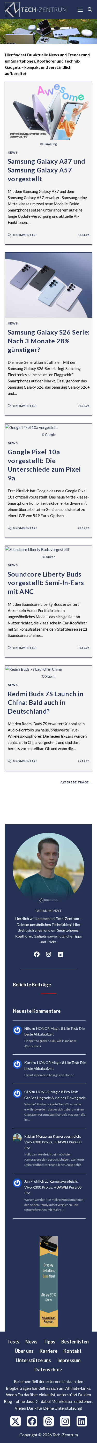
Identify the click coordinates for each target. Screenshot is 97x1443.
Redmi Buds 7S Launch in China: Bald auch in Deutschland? (46, 702)
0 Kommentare (25, 235)
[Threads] (48, 1421)
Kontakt (72, 1351)
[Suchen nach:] (88, 9)
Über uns (24, 1351)
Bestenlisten (75, 1341)
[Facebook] (37, 955)
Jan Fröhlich (34, 1181)
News (13, 152)
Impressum (69, 1360)
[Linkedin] (82, 1421)
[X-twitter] (15, 1421)
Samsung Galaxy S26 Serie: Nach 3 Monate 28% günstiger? (49, 340)
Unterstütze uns (33, 1360)
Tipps (49, 1341)
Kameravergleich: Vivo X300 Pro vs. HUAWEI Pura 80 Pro (52, 1142)
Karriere (48, 1351)
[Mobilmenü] (81, 9)
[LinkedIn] (60, 955)
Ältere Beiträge (76, 782)
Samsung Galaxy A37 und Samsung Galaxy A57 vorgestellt (46, 169)
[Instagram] (48, 955)
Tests (13, 1341)
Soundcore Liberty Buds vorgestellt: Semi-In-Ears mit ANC (46, 582)
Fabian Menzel (36, 1136)
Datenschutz (48, 1369)
